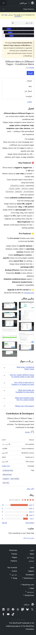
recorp (31, 67)
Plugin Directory (28, 9)
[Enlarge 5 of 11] (31, 347)
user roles (6, 483)
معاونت (29, 102)
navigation (6, 479)
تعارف (32, 550)
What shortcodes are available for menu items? (24, 391)
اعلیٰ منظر (30, 489)
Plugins (14, 557)
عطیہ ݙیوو (13, 575)
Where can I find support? (24, 406)
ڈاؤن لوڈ (30, 73)
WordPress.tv (28, 578)
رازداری (31, 561)
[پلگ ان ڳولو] (13, 23)
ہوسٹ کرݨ (30, 557)
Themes (14, 554)
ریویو (30, 86)
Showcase (13, 550)
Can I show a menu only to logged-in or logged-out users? (22, 383)
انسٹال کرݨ (28, 91)
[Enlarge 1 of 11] (31, 305)
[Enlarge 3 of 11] (31, 325)
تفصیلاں (29, 81)
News (32, 554)
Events (14, 571)
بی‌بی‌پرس (29, 592)
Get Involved (12, 567)
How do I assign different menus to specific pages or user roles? (22, 376)
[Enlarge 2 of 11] (31, 313)
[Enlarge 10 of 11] (15, 344)
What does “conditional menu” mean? (25, 368)
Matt (31, 588)
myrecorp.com (29, 293)
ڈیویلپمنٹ (29, 96)
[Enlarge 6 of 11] (15, 305)
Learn (32, 567)
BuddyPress (28, 595)
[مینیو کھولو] (3, 3)
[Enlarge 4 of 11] (31, 335)
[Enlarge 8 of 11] (15, 323)
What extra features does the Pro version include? (24, 399)
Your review (29, 523)
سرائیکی (26, 604)
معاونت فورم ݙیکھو (28, 538)
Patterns (14, 561)
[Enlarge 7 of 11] (15, 315)
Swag (14, 578)
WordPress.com (27, 585)
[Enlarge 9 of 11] (15, 331)
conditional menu (8, 470)
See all (4, 523)
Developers (30, 575)
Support (31, 571)
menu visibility (14, 479)
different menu (7, 474)
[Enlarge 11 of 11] (15, 353)
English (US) (6, 466)
